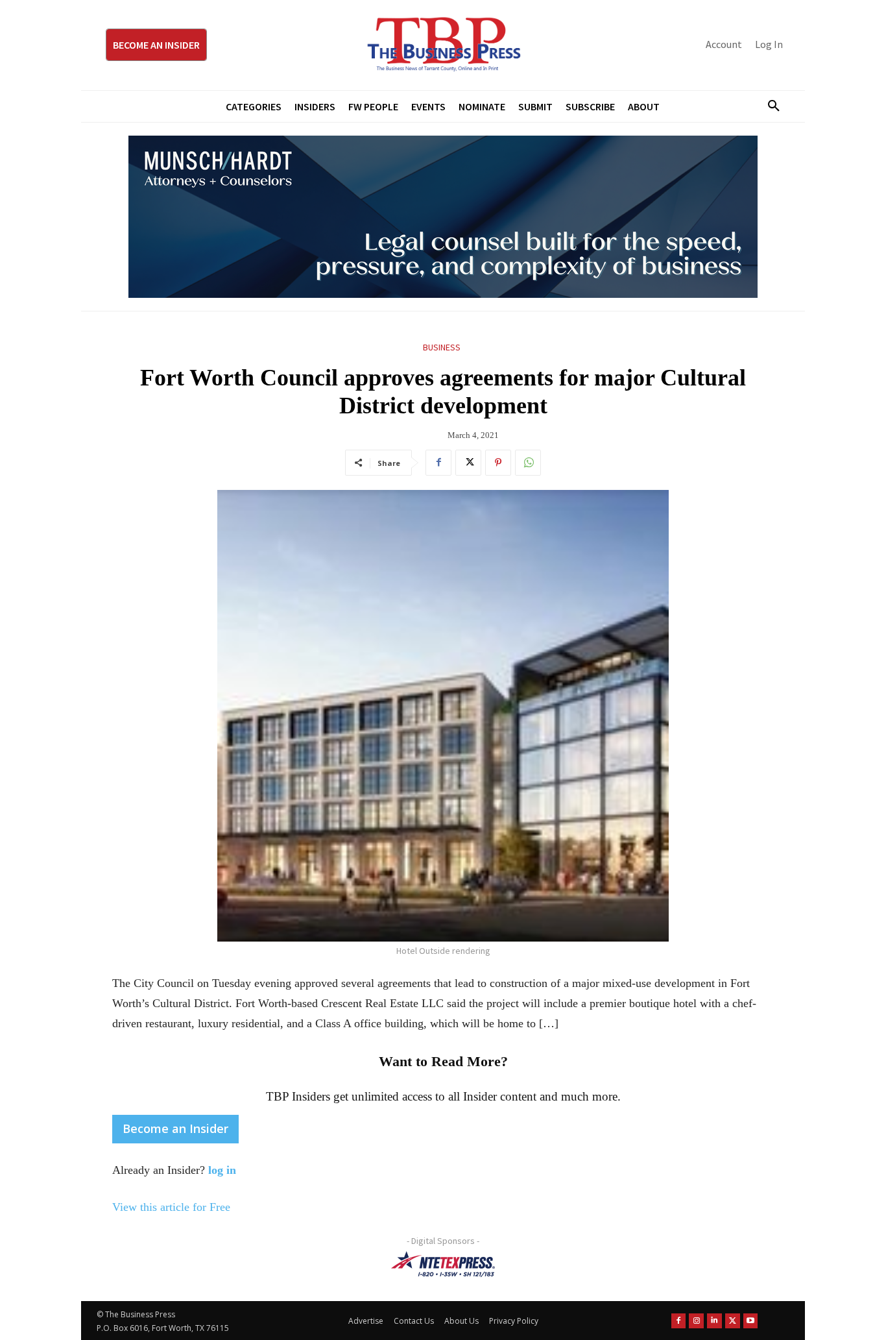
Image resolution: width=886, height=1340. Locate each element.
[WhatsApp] (528, 463)
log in (222, 1169)
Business (442, 347)
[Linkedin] (714, 1320)
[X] (468, 463)
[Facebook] (438, 463)
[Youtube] (750, 1320)
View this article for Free (171, 1206)
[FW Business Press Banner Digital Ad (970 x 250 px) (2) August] (443, 217)
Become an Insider (175, 1128)
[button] (768, 106)
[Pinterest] (498, 463)
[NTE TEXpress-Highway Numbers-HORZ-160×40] (443, 1264)
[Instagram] (696, 1320)
